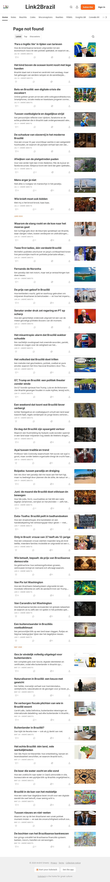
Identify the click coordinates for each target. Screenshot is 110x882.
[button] (5, 17)
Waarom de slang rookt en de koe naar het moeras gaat (40, 225)
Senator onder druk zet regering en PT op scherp (39, 312)
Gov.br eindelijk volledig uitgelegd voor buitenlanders (38, 656)
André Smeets (27, 54)
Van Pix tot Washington (28, 582)
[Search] (71, 7)
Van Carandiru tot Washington (33, 603)
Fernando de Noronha (27, 268)
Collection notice (73, 863)
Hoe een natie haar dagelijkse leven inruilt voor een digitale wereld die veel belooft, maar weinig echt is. (41, 797)
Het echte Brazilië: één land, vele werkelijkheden (34, 748)
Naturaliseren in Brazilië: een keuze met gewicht (38, 680)
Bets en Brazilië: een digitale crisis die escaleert (37, 91)
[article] (55, 50)
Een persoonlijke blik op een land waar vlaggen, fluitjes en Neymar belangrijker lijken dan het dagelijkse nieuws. (41, 632)
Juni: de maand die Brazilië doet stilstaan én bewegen (41, 493)
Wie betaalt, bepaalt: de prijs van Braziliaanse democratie (42, 559)
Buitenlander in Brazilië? (29, 727)
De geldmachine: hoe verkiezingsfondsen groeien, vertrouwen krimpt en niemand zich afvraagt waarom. (39, 566)
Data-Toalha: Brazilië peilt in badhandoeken (41, 516)
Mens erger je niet (25, 180)
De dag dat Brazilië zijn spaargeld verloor (39, 429)
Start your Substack (48, 869)
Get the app (68, 869)
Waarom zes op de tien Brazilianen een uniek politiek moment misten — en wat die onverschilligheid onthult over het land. (42, 817)
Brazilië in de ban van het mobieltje (35, 791)
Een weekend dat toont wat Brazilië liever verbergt (39, 406)
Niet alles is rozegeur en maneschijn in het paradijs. (38, 183)
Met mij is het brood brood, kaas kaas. (32, 202)
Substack (42, 876)
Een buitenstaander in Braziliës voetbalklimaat (33, 626)
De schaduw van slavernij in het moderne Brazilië (39, 136)
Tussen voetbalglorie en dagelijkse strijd (39, 113)
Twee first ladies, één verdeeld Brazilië (37, 247)
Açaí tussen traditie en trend (31, 450)
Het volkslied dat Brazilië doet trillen (36, 359)
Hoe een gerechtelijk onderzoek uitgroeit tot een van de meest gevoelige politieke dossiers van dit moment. (40, 319)
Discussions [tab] (35, 36)
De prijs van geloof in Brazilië (32, 289)
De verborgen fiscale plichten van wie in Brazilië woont (38, 705)
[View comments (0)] (34, 57)
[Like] (16, 81)
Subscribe (88, 7)
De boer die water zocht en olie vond (36, 770)
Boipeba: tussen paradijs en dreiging (36, 470)
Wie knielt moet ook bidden (31, 198)
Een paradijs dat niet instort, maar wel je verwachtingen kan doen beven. (41, 274)
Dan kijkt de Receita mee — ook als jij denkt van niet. (38, 731)
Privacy (54, 863)
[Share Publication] (77, 7)
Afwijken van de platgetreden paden (36, 159)
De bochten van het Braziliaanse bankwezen (41, 833)
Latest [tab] (18, 36)
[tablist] (27, 36)
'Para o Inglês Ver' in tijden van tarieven (38, 44)
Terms (61, 863)
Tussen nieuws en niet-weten (32, 812)
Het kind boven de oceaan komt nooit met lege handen (42, 66)
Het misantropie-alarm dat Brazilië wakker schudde (40, 336)
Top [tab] (25, 36)
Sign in (101, 7)
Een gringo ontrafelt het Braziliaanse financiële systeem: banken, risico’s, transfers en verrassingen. (40, 838)
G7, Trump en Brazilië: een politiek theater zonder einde (39, 382)
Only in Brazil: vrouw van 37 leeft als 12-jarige (42, 537)
